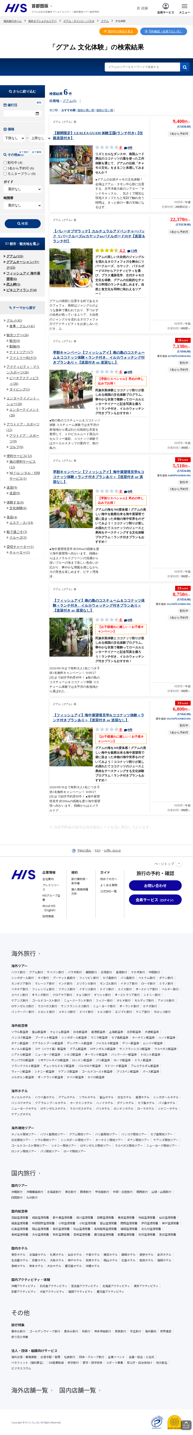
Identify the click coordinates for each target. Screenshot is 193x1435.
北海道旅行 (54, 1192)
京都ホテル (39, 1260)
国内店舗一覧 (77, 1389)
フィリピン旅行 (89, 978)
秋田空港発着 (146, 1217)
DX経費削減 (56, 1362)
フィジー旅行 (104, 1000)
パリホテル (103, 1108)
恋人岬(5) (13, 284)
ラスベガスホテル (81, 1108)
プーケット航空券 (46, 1037)
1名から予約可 (20, 168)
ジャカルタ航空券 (107, 1043)
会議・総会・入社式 (141, 1357)
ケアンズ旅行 (19, 1000)
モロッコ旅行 (162, 1012)
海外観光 (150, 1331)
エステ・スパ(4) (21, 522)
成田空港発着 (40, 1217)
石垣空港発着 (146, 1234)
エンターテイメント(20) (24, 412)
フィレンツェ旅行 (43, 989)
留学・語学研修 (92, 1362)
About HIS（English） (49, 908)
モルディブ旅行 (144, 1000)
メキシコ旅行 (67, 1012)
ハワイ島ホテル (45, 1097)
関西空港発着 (129, 1223)
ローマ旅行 (148, 983)
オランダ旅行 (40, 995)
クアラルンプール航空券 (47, 1043)
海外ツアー (19, 965)
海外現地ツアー (22, 1127)
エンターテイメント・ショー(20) (23, 401)
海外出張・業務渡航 (24, 1357)
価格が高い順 (85, 110)
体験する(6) (15, 502)
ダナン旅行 (166, 978)
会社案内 (48, 879)
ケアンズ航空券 (68, 1071)
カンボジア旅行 (21, 983)
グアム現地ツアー (80, 1134)
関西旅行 (142, 1192)
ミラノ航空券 (142, 1060)
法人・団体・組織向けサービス (34, 1350)
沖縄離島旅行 (34, 1192)
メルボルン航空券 (22, 1077)
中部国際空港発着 (43, 1223)
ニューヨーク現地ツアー (161, 1145)
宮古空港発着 (167, 1234)
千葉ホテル (93, 1254)
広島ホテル (128, 1260)
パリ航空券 (103, 1060)
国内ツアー (19, 1185)
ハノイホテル (104, 1103)
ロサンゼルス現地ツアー (95, 1145)
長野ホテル (146, 1254)
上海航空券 (116, 1032)
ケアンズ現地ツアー (165, 1140)
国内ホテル (19, 1248)
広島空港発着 (19, 1229)
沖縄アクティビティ (23, 1286)
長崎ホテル (18, 1266)
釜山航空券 (39, 1032)
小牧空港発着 (66, 1223)
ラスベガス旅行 (47, 1006)
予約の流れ (84, 850)
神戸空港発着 (170, 1223)
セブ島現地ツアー (161, 1134)
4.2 (127, 250)
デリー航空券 (130, 1043)
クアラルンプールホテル (50, 1103)
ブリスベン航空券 (127, 1071)
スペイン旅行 (19, 995)
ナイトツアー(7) (21, 352)
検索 (24, 223)
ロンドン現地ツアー (23, 1151)
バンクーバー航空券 (124, 1054)
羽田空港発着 (19, 1217)
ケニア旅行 (143, 1012)
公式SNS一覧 (108, 891)
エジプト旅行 (123, 1012)
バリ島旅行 (128, 978)
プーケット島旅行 (64, 978)
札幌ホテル (57, 1254)
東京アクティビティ (146, 1286)
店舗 (144, 8)
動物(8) (14, 346)
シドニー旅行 (152, 995)
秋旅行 (86, 1331)
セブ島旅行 (110, 978)
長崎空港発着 (19, 1234)
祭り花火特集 (19, 1337)
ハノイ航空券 (166, 1037)
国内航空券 (19, 1211)
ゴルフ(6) (16, 447)
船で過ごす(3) (17, 532)
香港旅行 (121, 972)
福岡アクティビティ (80, 1291)
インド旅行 (65, 983)
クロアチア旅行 (62, 995)
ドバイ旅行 (86, 1012)
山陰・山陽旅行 (161, 1192)
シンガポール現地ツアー (76, 1140)
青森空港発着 (126, 1217)
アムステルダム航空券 (145, 1066)
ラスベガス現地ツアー (129, 1145)
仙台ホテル (75, 1254)
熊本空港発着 (61, 1234)
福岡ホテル (164, 1260)
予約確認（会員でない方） (165, 31)
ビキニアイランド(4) (21, 290)
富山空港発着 (108, 1223)
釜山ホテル (107, 1097)
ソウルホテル (87, 1097)
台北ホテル (124, 1097)
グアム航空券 (78, 1049)
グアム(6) (69, 101)
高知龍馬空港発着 (105, 1229)
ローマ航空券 (122, 1060)
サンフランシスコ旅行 (75, 1006)
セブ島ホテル (146, 1103)
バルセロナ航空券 (89, 1066)
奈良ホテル (93, 1260)
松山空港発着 (81, 1229)
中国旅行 (154, 972)
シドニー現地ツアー (63, 1145)
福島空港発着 (19, 1223)
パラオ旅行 (75, 972)
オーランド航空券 (96, 1054)
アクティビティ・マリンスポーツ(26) (23, 369)
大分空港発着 (40, 1234)
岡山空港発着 (40, 1229)
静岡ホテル (128, 1254)
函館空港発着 (105, 1217)
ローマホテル (145, 1108)
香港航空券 (98, 1032)
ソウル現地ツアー (46, 1140)
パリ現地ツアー (50, 1151)
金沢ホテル (164, 1254)
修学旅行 (73, 1362)
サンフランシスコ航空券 (134, 1049)
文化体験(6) (18, 508)
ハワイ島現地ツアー (52, 1134)
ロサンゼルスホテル (53, 1108)
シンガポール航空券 (74, 1037)
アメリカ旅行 (166, 1000)
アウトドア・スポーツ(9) (24, 438)
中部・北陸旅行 (123, 1192)
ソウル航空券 (19, 1032)
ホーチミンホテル (81, 1103)
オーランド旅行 (129, 1006)
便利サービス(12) (19, 456)
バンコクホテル (21, 1103)
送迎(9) (12, 487)
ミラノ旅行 (166, 983)
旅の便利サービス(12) (22, 464)
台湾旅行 (106, 972)
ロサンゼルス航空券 (103, 1049)
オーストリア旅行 (147, 989)
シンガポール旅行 (22, 978)
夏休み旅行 (71, 1331)
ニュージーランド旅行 (78, 1000)
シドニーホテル (168, 1108)
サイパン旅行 (55, 972)
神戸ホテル (75, 1260)
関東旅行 (85, 1192)
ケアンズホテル (21, 1114)
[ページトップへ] (179, 863)
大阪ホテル (57, 1260)
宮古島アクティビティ (85, 1286)
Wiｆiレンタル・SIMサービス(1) (24, 475)
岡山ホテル (111, 1260)
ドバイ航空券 (75, 1077)
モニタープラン (21, 174)
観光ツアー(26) (18, 335)
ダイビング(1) (19, 389)
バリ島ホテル (166, 1103)
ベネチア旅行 (19, 989)
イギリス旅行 (87, 989)
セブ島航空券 (119, 1037)
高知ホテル (146, 1260)
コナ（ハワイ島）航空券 (50, 1049)
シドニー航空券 (44, 1071)
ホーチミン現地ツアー (109, 1140)
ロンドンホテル (123, 1108)
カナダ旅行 (150, 1006)
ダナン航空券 (19, 1043)
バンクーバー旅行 (22, 1012)
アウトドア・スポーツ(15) (23, 427)
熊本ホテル (36, 1266)
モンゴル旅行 (108, 983)
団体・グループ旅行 (91, 1357)
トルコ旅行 (104, 1012)
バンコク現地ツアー (134, 1134)
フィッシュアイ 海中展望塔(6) (23, 276)
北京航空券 (134, 1032)
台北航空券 (80, 1032)
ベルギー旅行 (170, 989)
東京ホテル (18, 1254)
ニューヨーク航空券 (47, 1054)
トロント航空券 (150, 1054)
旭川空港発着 (84, 1217)
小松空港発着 (87, 1223)
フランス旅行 (66, 989)
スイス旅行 (125, 989)
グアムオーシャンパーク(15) (22, 264)
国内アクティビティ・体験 (30, 1279)
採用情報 (48, 916)
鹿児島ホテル (73, 1266)
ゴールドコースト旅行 (46, 1000)
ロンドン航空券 (82, 1060)
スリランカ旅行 (86, 983)
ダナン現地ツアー (138, 1140)
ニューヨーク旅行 (104, 1006)
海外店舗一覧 (29, 1389)
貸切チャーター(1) (20, 547)
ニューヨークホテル (24, 1108)
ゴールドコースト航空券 (97, 1071)
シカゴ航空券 (72, 1054)
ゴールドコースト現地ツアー (29, 1145)
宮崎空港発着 (81, 1234)
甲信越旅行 (102, 1192)
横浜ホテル (111, 1254)
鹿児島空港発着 (104, 1234)
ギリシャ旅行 (102, 995)
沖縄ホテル (93, 1266)
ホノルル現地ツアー (23, 1134)
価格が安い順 (104, 110)
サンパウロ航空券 (22, 1060)
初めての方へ (108, 879)
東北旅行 (70, 1192)
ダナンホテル (125, 1103)
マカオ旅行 (138, 972)
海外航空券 (19, 1025)
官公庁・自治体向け (139, 1362)
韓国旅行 (91, 972)
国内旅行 (23, 1172)
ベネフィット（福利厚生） (28, 1362)
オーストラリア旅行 (127, 995)
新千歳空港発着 (62, 1217)
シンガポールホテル (166, 1097)
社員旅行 (69, 1357)
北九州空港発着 (151, 1229)
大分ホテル (54, 1266)
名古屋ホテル (19, 1260)
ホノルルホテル (21, 1097)
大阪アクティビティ (52, 1291)
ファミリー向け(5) (22, 358)
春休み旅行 (18, 1331)
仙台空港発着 (167, 1217)
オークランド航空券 (50, 1077)
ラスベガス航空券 (165, 1049)
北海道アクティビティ (116, 1286)
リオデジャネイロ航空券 (53, 1060)
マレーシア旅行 (45, 983)
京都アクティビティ (23, 1291)
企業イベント (116, 1357)
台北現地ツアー (21, 1140)
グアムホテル (66, 1097)
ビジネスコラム (21, 1368)
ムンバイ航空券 (153, 1043)
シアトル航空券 (21, 1054)
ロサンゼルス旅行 (22, 1006)
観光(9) (14, 341)
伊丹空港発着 (149, 1223)
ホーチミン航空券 (143, 1037)
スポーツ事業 (114, 1362)
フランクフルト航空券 (25, 1066)
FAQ (98, 850)
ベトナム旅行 (146, 978)
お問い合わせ (112, 850)
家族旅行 (120, 1331)
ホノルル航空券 (21, 1049)
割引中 (14, 162)
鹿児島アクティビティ (110, 1291)
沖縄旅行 (17, 1192)
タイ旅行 (43, 978)
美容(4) (12, 517)
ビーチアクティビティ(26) (24, 381)
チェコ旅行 (83, 995)
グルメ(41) (14, 320)
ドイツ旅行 (107, 989)
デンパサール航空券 (79, 1043)
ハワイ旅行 (18, 972)
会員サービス (165, 12)
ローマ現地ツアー (75, 1151)
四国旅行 (17, 1197)
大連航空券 (152, 1032)
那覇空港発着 (126, 1234)
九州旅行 (32, 1197)
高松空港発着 (61, 1229)
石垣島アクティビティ (53, 1286)
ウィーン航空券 (21, 1071)
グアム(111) (14, 256)
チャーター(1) (19, 552)
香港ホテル (142, 1097)
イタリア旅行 (129, 983)
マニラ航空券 (99, 1037)
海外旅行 (23, 953)
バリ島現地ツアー (106, 1134)
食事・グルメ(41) (22, 326)
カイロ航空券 (96, 1077)
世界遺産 (165, 1331)
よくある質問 (108, 885)
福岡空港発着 (129, 1229)
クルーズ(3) (18, 537)
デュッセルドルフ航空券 (58, 1066)
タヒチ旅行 (124, 1000)
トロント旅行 (46, 1012)
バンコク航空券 (21, 1037)
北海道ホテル (37, 1254)
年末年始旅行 (102, 1331)
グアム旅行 (36, 972)
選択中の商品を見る (120, 31)
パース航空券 (150, 1071)
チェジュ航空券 (59, 1032)
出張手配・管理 (50, 1357)
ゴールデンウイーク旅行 (44, 1331)
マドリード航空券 (116, 1066)
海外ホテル (19, 1090)
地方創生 (161, 1362)
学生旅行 (135, 1331)
